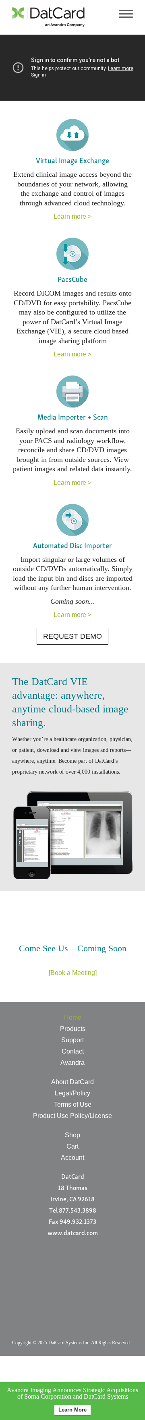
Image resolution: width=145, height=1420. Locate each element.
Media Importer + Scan (72, 418)
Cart (72, 1146)
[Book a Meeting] (73, 972)
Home (72, 1017)
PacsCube (72, 280)
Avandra (72, 1062)
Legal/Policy (72, 1093)
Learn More (72, 1410)
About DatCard (72, 1081)
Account (72, 1157)
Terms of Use (72, 1104)
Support (72, 1040)
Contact (73, 1051)
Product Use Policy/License (72, 1115)
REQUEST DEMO (72, 636)
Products (72, 1028)
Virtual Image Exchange (72, 161)
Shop (72, 1135)
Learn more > (72, 216)
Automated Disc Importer (72, 546)
